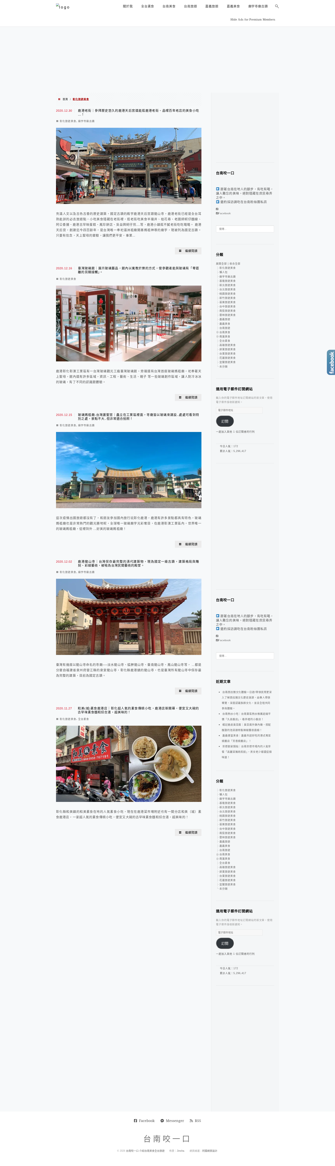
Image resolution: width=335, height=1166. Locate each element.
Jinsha (180, 1150)
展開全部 (221, 263)
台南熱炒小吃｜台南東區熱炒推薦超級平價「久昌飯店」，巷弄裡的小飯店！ (246, 716)
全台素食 (83, 719)
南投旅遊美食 (227, 310)
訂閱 (224, 421)
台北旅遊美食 (227, 289)
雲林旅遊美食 (227, 315)
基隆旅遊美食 (227, 280)
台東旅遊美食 (227, 353)
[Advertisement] (167, 60)
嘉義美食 (224, 323)
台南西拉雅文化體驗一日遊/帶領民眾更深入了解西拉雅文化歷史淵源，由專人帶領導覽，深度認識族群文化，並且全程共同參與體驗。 (247, 700)
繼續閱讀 (191, 250)
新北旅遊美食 (227, 285)
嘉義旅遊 (224, 319)
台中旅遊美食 (227, 306)
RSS (198, 1120)
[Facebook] (217, 209)
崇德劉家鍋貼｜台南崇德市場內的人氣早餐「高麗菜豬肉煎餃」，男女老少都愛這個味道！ (247, 752)
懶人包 (223, 272)
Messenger (175, 1120)
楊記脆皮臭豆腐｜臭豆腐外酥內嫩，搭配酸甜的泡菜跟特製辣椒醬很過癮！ (246, 727)
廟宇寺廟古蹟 (86, 121)
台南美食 (224, 332)
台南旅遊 (224, 327)
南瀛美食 (224, 336)
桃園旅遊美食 (227, 293)
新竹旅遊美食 (227, 297)
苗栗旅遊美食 (227, 302)
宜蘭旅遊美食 (227, 362)
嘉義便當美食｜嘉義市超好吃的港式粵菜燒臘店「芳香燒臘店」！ (246, 738)
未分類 (223, 366)
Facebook (224, 213)
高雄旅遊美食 (227, 345)
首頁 (65, 99)
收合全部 (235, 263)
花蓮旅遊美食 (227, 357)
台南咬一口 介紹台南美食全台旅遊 (145, 1150)
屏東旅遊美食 (227, 349)
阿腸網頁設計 (209, 1150)
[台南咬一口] (63, 7)
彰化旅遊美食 (68, 121)
